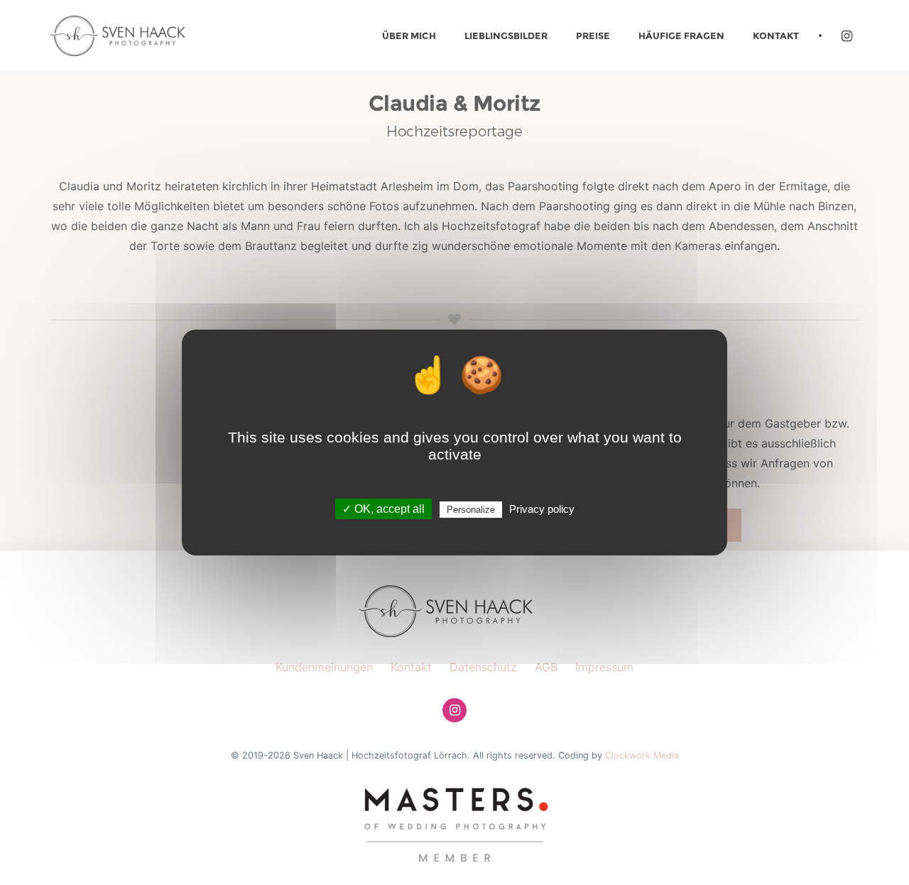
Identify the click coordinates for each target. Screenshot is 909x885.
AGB (546, 667)
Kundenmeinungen (324, 667)
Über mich (409, 35)
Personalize (471, 509)
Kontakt (776, 35)
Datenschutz (483, 667)
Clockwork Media (642, 755)
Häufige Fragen (681, 35)
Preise (593, 35)
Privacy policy (542, 509)
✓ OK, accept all (383, 509)
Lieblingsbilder (506, 35)
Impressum (604, 667)
